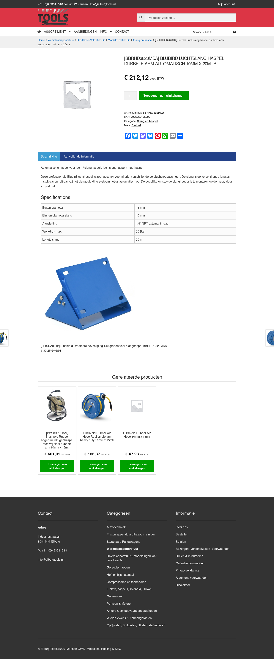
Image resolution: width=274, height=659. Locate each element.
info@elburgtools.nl (103, 4)
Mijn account (226, 4)
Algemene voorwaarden (191, 577)
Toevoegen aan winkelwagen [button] (57, 466)
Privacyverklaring (187, 570)
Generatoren (115, 596)
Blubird (136, 125)
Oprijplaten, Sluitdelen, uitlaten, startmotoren (136, 625)
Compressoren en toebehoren (126, 582)
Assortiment (55, 31)
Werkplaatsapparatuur (61, 40)
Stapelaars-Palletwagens (123, 541)
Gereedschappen (118, 567)
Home (41, 40)
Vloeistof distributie (119, 40)
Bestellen (182, 534)
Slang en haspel (142, 40)
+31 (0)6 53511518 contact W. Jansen (63, 4)
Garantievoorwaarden (190, 563)
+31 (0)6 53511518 (54, 550)
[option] (138, 300)
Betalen (181, 541)
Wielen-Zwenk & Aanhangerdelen (129, 618)
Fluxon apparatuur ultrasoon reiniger (131, 534)
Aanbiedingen (85, 31)
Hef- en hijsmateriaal (120, 574)
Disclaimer (183, 585)
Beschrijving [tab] (49, 156)
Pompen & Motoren (119, 603)
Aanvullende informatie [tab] (79, 156)
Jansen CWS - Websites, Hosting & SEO (94, 648)
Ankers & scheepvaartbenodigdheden (132, 610)
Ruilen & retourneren (189, 556)
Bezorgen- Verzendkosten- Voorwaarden (202, 548)
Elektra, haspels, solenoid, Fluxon (129, 589)
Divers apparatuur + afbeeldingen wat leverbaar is (131, 558)
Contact (122, 31)
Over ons (182, 527)
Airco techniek (116, 527)
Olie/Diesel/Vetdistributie (91, 40)
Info (103, 31)
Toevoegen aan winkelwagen (164, 95)
